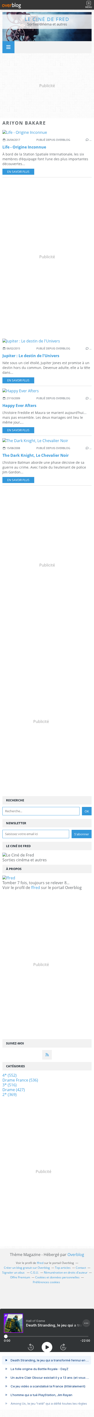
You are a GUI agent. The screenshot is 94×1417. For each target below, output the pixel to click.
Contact (81, 1268)
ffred (35, 887)
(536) (20, 1080)
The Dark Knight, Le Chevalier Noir (35, 455)
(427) (13, 1089)
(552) (9, 1075)
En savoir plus (18, 172)
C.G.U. (34, 1272)
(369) (9, 1094)
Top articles (63, 1268)
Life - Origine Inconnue (24, 147)
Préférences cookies (46, 1282)
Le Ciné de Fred (47, 19)
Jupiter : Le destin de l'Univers (30, 355)
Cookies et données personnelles (57, 1277)
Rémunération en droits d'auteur (65, 1272)
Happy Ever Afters (19, 405)
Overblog (75, 1254)
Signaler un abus (13, 1272)
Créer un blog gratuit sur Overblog (27, 1268)
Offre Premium (20, 1277)
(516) (9, 1085)
